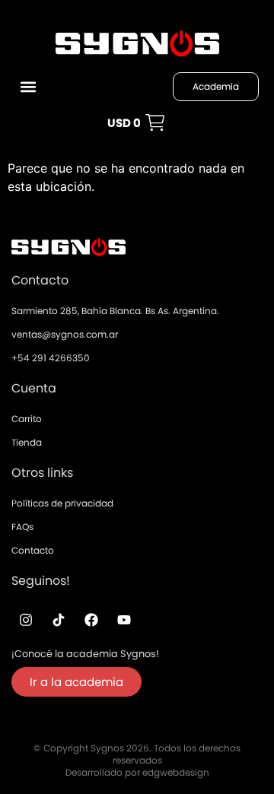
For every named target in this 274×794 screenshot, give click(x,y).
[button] (27, 87)
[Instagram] (25, 619)
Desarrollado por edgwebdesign (137, 772)
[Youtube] (124, 619)
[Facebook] (91, 619)
